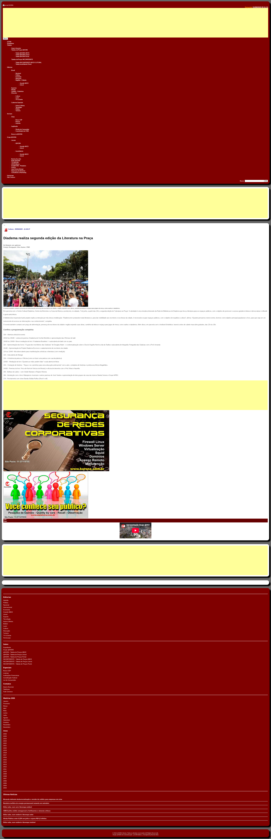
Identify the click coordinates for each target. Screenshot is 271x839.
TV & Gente (19, 99)
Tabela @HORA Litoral (22, 54)
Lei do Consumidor (9, 680)
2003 (5, 788)
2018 (5, 753)
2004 (5, 785)
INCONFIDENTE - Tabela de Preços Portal (17, 664)
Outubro (6, 722)
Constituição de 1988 (22, 131)
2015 (5, 760)
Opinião (5, 600)
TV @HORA (15, 162)
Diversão (14, 93)
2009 (5, 774)
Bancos (18, 121)
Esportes (14, 88)
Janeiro (5, 701)
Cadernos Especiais (17, 102)
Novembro (6, 725)
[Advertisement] (66, 25)
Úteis (13, 117)
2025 (5, 736)
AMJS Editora (15, 164)
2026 (5, 734)
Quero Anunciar (16, 48)
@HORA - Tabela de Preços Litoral (14, 654)
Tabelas (9, 45)
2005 (5, 783)
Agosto (5, 718)
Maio (5, 710)
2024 (5, 738)
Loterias (18, 123)
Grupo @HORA (11, 137)
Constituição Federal (10, 678)
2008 (5, 776)
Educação (18, 78)
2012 (5, 767)
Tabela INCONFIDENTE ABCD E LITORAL (28, 62)
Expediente (10, 43)
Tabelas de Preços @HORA (19, 50)
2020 (5, 748)
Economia (18, 77)
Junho (5, 713)
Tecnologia (19, 107)
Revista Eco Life (16, 159)
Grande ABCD (24, 83)
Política (18, 75)
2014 (5, 762)
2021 (5, 745)
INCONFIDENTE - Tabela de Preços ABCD (17, 659)
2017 (5, 755)
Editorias (9, 67)
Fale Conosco (11, 177)
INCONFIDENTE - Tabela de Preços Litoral (17, 661)
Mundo (13, 89)
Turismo (18, 110)
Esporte (5, 617)
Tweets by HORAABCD (10, 582)
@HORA (18, 143)
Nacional (18, 73)
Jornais (13, 140)
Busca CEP (19, 120)
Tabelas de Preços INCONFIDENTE (22, 59)
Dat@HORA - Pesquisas (18, 166)
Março (5, 706)
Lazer (17, 98)
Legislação (14, 126)
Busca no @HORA (16, 134)
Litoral (22, 85)
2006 (5, 781)
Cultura (18, 96)
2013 (5, 764)
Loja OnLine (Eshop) (17, 169)
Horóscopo (10, 175)
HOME (9, 42)
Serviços (9, 114)
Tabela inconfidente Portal (23, 64)
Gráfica (13, 167)
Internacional (7, 607)
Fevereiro (6, 703)
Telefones (6, 689)
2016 (5, 757)
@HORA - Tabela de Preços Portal (14, 657)
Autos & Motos (20, 105)
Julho (5, 715)
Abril (4, 708)
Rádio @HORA (15, 160)
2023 (5, 741)
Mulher (18, 109)
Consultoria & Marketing (18, 172)
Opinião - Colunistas (17, 91)
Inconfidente (19, 151)
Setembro (6, 720)
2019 (5, 750)
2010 (5, 771)
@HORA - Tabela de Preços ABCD (14, 652)
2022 (5, 743)
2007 (5, 778)
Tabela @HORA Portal (22, 56)
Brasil (13, 70)
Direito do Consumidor (22, 129)
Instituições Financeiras (11, 675)
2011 (5, 769)
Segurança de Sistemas (18, 171)
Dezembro (6, 727)
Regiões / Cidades (21, 80)
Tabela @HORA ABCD (22, 53)
